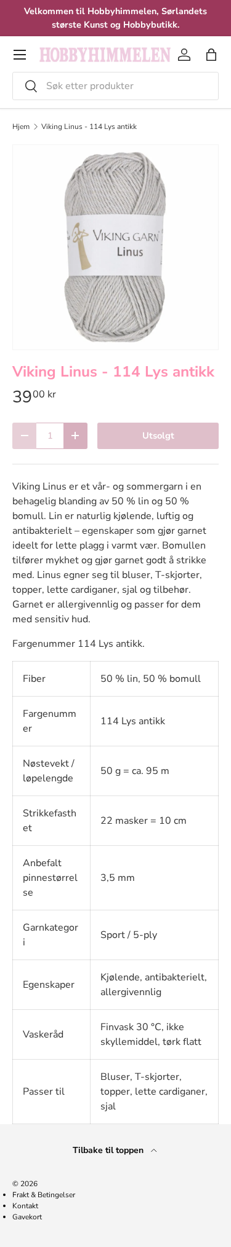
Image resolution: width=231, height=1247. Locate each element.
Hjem (21, 126)
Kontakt (25, 1206)
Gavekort (27, 1217)
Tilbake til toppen (109, 1150)
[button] (211, 54)
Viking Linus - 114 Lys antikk (89, 126)
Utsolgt (158, 435)
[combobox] (115, 86)
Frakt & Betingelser (43, 1195)
